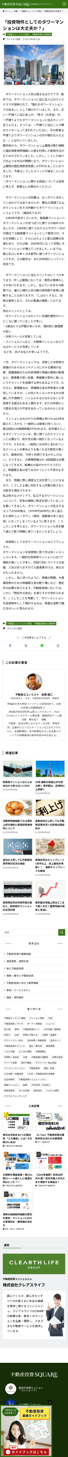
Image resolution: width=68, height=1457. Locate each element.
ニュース (50, 1023)
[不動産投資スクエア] (15, 4)
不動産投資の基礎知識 (18, 954)
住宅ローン (55, 1040)
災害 (25, 1056)
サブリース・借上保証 (46, 1062)
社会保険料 (9, 1079)
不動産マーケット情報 (14, 1017)
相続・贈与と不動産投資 (19, 975)
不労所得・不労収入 (40, 1084)
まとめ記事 (24, 1090)
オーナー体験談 (34, 1023)
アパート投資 (10, 1062)
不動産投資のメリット (14, 1045)
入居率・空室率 (49, 1034)
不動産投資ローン (31, 1029)
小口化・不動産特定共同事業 (40, 1073)
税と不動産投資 (15, 968)
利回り (7, 1034)
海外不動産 (26, 1062)
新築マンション (11, 1084)
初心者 (7, 1029)
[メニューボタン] (64, 4)
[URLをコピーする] (58, 646)
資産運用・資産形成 (17, 961)
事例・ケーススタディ (18, 990)
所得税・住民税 (11, 1056)
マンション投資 (13, 39)
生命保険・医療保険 (36, 1040)
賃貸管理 (50, 1045)
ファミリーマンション (14, 1068)
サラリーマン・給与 (13, 1040)
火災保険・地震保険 (13, 1073)
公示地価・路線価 (52, 1029)
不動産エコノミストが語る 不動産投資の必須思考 (29, 34)
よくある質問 (25, 1051)
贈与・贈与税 (35, 1045)
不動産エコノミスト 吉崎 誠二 (34, 694)
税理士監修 (57, 1056)
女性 (17, 1034)
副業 (25, 1084)
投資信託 (37, 1090)
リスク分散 (9, 1051)
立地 (50, 1017)
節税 (17, 1029)
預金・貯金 (49, 1068)
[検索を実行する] (61, 932)
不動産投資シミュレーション (32, 1079)
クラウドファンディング (15, 1095)
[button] (10, 646)
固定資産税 (9, 1090)
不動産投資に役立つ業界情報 (22, 983)
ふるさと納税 (52, 1090)
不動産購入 (41, 1051)
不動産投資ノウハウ (13, 1023)
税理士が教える (30, 1034)
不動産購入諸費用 (39, 1056)
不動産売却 (34, 1068)
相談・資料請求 (15, 997)
